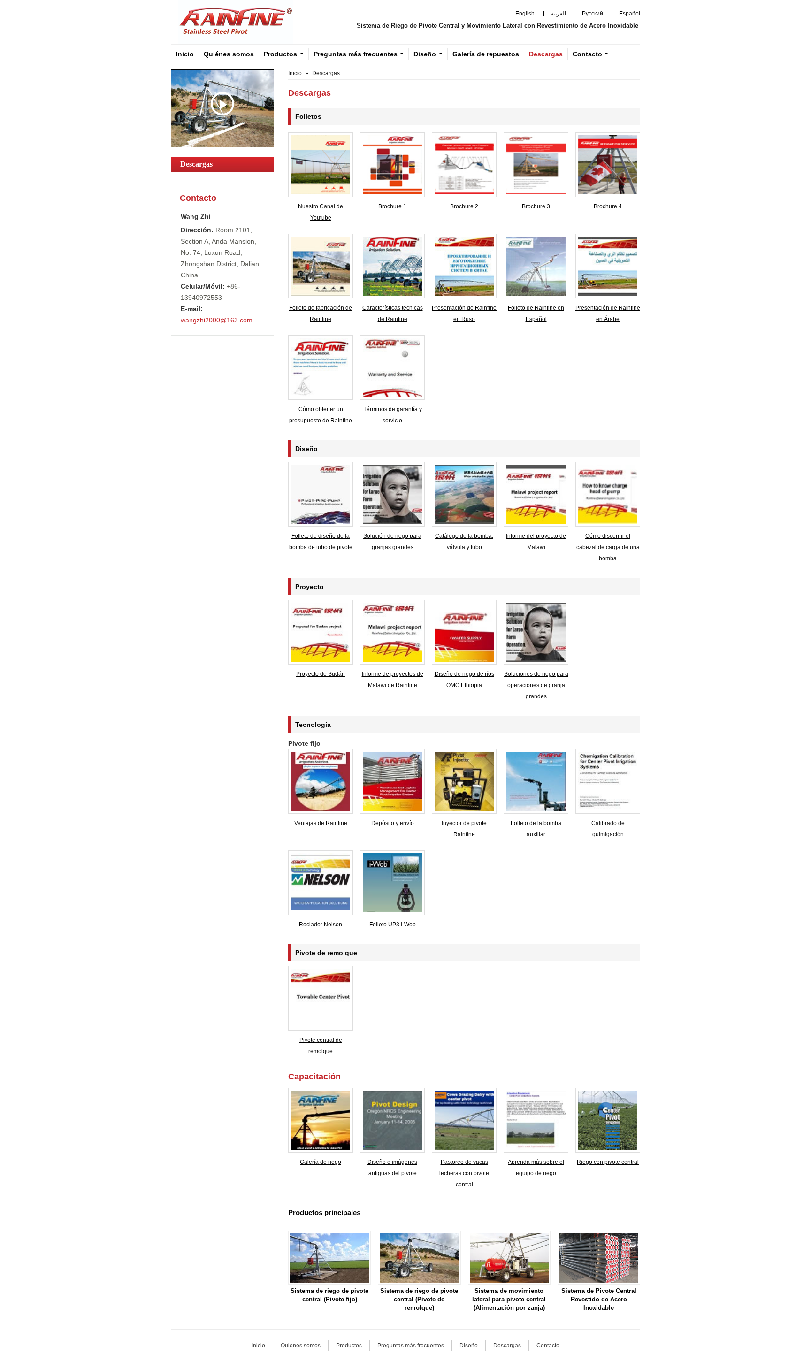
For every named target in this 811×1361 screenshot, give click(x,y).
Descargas (546, 54)
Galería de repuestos (485, 54)
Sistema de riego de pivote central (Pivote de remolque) (419, 1299)
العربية (558, 13)
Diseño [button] (424, 54)
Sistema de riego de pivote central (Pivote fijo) (329, 1295)
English (525, 13)
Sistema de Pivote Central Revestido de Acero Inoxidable (598, 1299)
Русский (592, 13)
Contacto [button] (587, 54)
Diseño (468, 1345)
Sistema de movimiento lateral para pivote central (509, 1299)
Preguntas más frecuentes (410, 1345)
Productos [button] (280, 54)
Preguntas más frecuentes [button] (356, 54)
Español (629, 13)
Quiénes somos (229, 54)
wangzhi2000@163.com (216, 320)
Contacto (198, 198)
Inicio (185, 54)
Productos (349, 1345)
